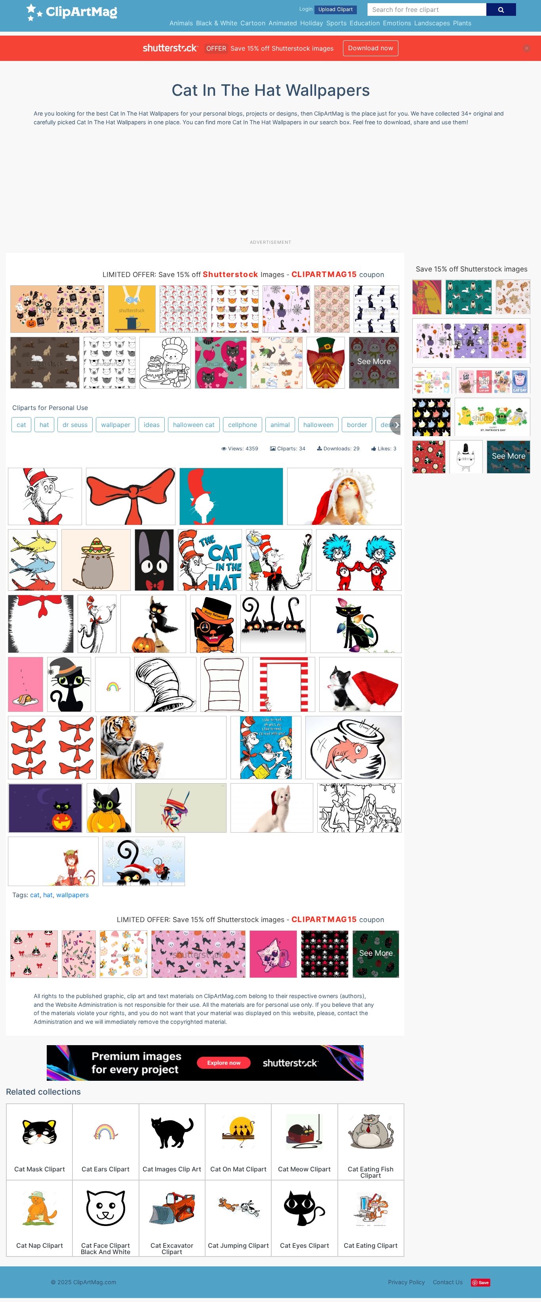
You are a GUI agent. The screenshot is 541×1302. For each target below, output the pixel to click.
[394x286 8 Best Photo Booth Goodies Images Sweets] (130, 500)
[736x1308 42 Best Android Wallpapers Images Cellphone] (25, 688)
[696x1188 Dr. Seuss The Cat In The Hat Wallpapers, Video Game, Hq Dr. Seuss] (97, 627)
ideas (152, 425)
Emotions (397, 23)
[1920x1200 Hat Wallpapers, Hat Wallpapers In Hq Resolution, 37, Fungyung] (181, 812)
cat (21, 425)
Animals (181, 23)
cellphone (242, 425)
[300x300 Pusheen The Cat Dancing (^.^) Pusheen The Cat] (96, 564)
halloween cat (194, 425)
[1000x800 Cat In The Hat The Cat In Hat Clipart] (52, 751)
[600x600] (266, 751)
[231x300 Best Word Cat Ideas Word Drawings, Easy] (224, 688)
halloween (318, 425)
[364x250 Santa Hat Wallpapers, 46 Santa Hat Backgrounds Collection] (272, 812)
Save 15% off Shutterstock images (472, 269)
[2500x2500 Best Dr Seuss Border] (284, 688)
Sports (336, 23)
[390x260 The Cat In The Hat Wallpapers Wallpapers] (359, 811)
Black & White (216, 23)
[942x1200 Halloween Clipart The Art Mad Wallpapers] (109, 811)
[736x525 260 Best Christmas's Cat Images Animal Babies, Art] (356, 627)
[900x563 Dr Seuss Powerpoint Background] (231, 500)
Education (365, 23)
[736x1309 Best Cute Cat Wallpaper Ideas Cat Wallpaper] (112, 688)
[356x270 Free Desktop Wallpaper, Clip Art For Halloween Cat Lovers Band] (45, 812)
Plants (462, 23)
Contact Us (448, 1282)
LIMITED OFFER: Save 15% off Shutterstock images (200, 919)
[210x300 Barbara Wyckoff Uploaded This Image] (69, 688)
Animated (283, 23)
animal (280, 425)
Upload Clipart (335, 9)
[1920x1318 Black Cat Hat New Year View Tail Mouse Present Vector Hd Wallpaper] (144, 865)
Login (305, 9)
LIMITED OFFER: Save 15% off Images (193, 274)
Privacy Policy (406, 1282)
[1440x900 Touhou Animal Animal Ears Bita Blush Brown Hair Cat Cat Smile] (53, 865)
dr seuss (75, 425)
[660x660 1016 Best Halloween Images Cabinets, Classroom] (153, 627)
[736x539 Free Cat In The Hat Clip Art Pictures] (353, 751)
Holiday (311, 23)
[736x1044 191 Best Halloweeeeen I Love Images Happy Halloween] (213, 627)
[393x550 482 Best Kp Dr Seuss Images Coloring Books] (32, 564)
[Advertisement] (270, 185)
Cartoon (252, 23)
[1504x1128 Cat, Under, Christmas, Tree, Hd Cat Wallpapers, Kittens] (360, 688)
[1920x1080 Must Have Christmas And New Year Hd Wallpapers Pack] (344, 500)
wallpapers (72, 895)
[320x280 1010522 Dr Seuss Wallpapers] (45, 500)
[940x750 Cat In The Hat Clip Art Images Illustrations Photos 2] (358, 563)
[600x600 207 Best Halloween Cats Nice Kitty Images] (273, 627)
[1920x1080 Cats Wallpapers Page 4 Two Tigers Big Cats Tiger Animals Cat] (163, 751)
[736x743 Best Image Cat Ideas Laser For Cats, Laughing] (165, 688)
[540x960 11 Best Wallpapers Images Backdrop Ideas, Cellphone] (154, 564)
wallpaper (115, 425)
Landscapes (432, 23)
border (357, 425)
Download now (370, 48)
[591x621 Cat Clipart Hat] (279, 564)
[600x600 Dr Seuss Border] (40, 627)
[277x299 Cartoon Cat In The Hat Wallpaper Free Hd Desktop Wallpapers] (210, 564)
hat (44, 425)
